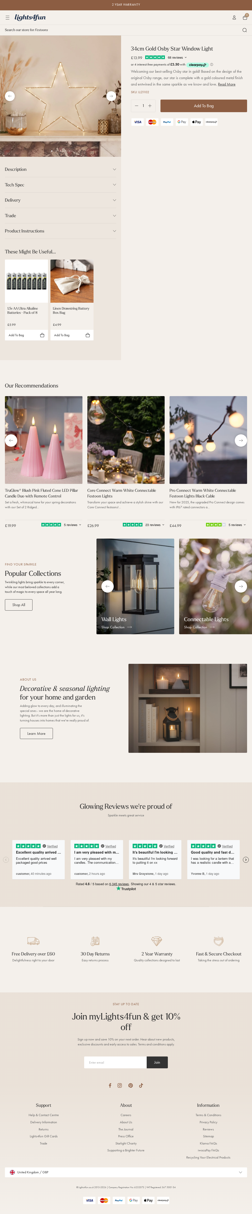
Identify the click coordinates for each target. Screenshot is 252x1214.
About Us (126, 1122)
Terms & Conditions (208, 1115)
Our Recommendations (31, 385)
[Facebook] (110, 1085)
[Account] (234, 17)
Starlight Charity (126, 1143)
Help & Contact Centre (44, 1115)
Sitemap (208, 1136)
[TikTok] (141, 1085)
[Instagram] (119, 1085)
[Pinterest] (130, 1085)
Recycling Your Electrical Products (208, 1157)
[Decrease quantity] (134, 106)
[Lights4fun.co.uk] (30, 17)
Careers (126, 1115)
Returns (43, 1129)
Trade (43, 1143)
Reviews (208, 1129)
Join (157, 1062)
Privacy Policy (208, 1122)
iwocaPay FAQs (208, 1150)
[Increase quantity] (151, 106)
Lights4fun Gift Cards (44, 1136)
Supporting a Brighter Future (125, 1150)
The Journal (125, 1129)
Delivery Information (43, 1122)
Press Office (126, 1136)
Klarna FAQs (208, 1143)
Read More (227, 84)
